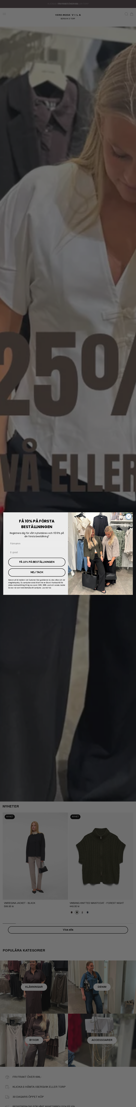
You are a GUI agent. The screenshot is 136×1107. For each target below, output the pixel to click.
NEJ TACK (37, 572)
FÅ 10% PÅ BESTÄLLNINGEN (37, 562)
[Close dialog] (129, 516)
